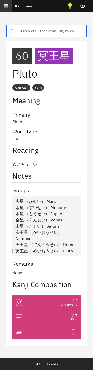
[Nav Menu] (6, 6)
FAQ (37, 364)
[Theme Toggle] (70, 6)
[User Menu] (82, 6)
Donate (53, 364)
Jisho (38, 87)
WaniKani (21, 87)
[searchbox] (46, 31)
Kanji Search (25, 6)
